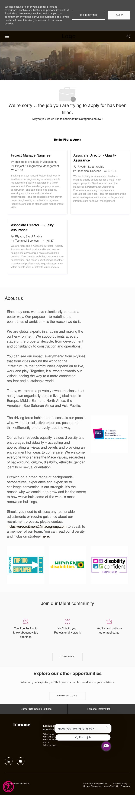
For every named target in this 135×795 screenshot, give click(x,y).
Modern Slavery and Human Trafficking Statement (106, 786)
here (45, 536)
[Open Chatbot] (106, 746)
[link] (67, 696)
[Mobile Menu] (7, 36)
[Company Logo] (69, 36)
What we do (48, 734)
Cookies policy (120, 784)
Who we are (49, 737)
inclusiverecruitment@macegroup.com (37, 527)
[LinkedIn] (8, 761)
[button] (88, 15)
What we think (50, 745)
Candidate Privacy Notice (95, 784)
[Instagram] (20, 761)
